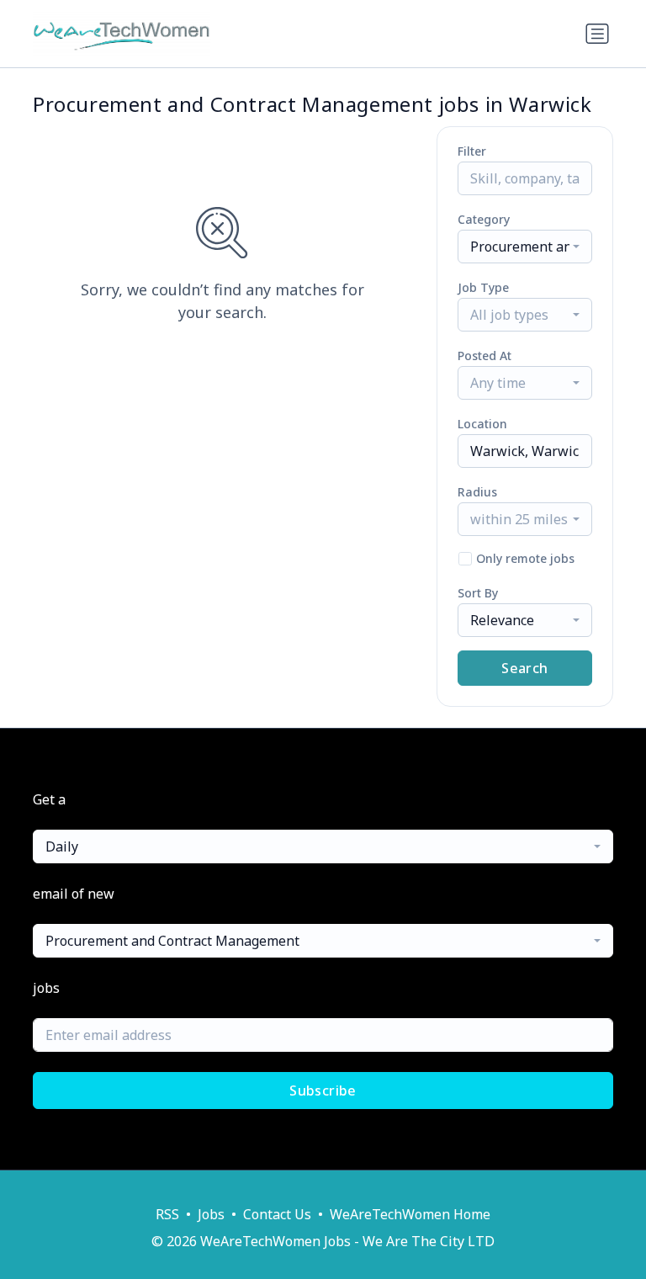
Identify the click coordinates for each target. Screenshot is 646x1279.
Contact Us (277, 1214)
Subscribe (323, 1090)
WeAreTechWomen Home (410, 1214)
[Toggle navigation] (597, 34)
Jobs (211, 1214)
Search (524, 668)
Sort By (478, 593)
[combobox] (525, 246)
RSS (167, 1214)
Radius (477, 492)
